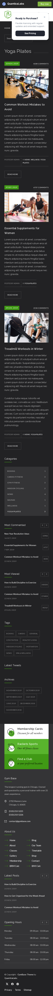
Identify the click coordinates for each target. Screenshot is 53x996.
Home (7, 28)
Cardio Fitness (26, 477)
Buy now (45, 3)
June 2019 (11, 703)
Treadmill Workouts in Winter (23, 348)
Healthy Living (30, 640)
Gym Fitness (26, 483)
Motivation (32, 646)
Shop (34, 855)
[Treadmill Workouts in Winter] (26, 324)
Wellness (35, 159)
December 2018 (27, 703)
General (33, 633)
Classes (13, 850)
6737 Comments (41, 187)
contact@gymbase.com (19, 821)
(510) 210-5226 (16, 814)
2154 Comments (41, 308)
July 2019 (30, 697)
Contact (36, 860)
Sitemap (28, 989)
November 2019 (14, 690)
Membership (16, 860)
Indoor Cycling (26, 488)
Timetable (37, 850)
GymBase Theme (25, 974)
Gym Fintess (12, 640)
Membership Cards (30, 728)
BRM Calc (14, 866)
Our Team (36, 845)
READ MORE (13, 174)
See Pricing (30, 33)
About (13, 845)
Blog (34, 840)
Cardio (21, 633)
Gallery (13, 855)
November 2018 (14, 710)
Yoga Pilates (30, 283)
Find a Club (24, 759)
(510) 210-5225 (16, 811)
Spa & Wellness (23, 653)
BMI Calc (36, 866)
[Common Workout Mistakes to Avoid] (26, 80)
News (27, 159)
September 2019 (14, 697)
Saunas (26, 500)
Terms (18, 989)
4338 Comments (41, 64)
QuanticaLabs (9, 3)
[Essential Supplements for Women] (26, 203)
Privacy (8, 989)
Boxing (26, 471)
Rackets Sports (27, 743)
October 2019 (33, 690)
